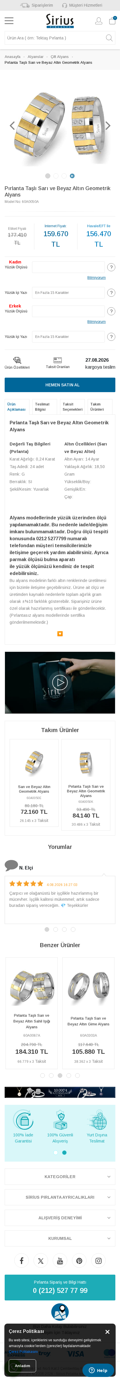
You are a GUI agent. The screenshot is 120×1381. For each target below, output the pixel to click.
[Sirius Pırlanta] (60, 21)
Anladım (22, 1366)
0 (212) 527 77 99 (60, 1290)
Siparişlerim (42, 5)
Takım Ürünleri (97, 407)
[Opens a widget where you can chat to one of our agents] (98, 1371)
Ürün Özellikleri (17, 367)
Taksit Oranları (58, 367)
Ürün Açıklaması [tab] (16, 407)
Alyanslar (35, 56)
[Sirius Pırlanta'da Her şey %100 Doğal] (60, 1091)
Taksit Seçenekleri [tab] (72, 407)
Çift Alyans (60, 56)
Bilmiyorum (96, 278)
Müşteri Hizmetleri (85, 5)
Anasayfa (12, 56)
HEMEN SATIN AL (62, 385)
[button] (12, 125)
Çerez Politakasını (23, 1352)
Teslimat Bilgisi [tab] (42, 407)
